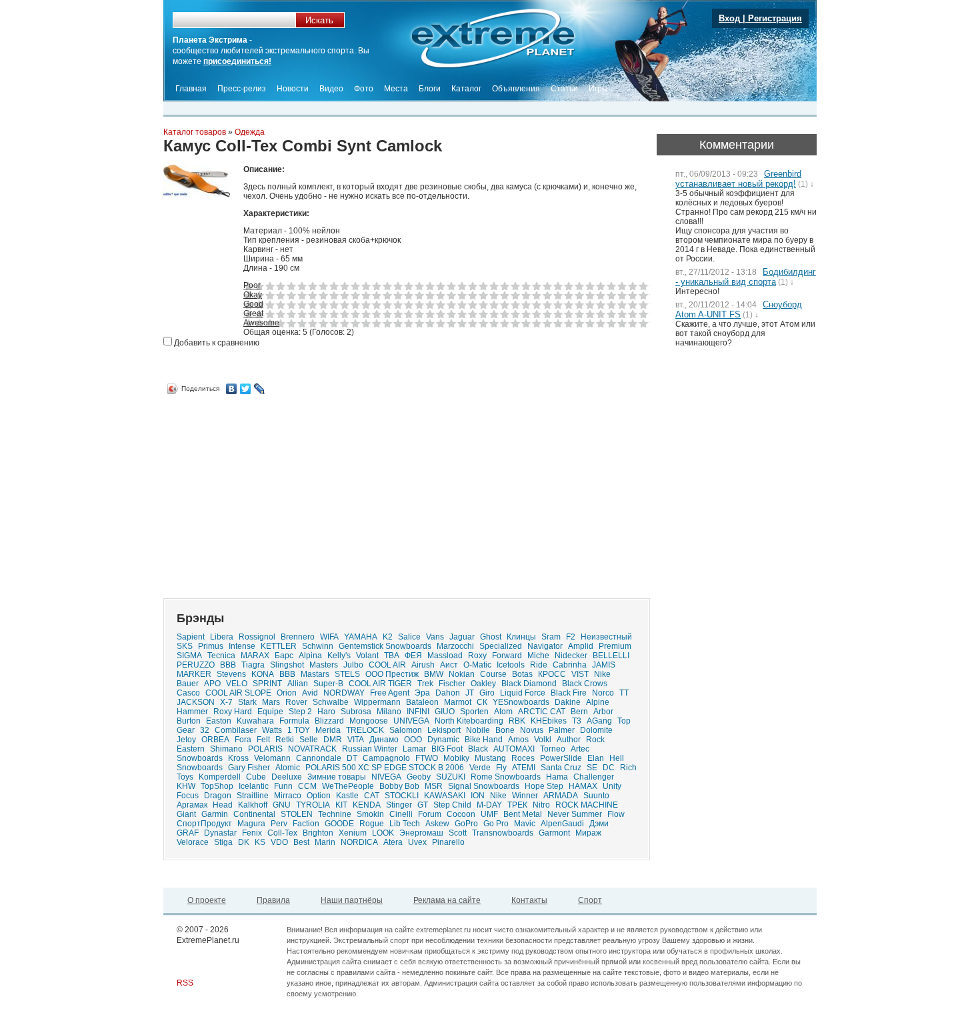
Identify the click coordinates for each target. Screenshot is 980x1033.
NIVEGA (386, 777)
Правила (273, 900)
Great (253, 313)
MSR (434, 786)
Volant (367, 655)
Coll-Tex (282, 833)
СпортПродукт (204, 823)
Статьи (564, 88)
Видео (331, 88)
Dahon (447, 693)
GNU (282, 805)
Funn (283, 786)
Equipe (270, 711)
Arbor (603, 711)
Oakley (483, 683)
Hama (557, 777)
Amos (518, 739)
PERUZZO (196, 665)
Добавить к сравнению (215, 342)
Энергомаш (421, 833)
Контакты (529, 900)
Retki (284, 739)
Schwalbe (331, 702)
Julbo (353, 665)
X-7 (226, 702)
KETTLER (279, 646)
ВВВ (228, 665)
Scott (458, 833)
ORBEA (215, 739)
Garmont (554, 833)
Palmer (562, 730)
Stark (247, 702)
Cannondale (318, 758)
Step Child (452, 805)
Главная (191, 88)
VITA (355, 739)
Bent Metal (522, 814)
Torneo (552, 749)
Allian (297, 683)
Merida (328, 730)
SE (592, 767)
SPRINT (267, 683)
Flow (616, 814)
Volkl (542, 739)
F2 (570, 637)
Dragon (217, 795)
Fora (243, 739)
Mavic (524, 823)
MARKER (194, 674)
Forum (429, 814)
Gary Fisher (249, 767)
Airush (423, 665)
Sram (551, 637)
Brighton (318, 833)
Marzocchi (455, 646)
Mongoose (368, 721)
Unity (612, 786)
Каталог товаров (194, 132)
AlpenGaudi (562, 823)
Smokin (370, 814)
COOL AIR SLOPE (238, 693)
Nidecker (571, 655)
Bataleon (422, 702)
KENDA (367, 805)
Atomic (287, 767)
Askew (437, 823)
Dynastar (220, 833)
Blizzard (329, 721)
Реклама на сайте (447, 900)
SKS (185, 646)
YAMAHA (360, 637)
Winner (525, 795)
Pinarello (448, 842)
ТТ (624, 693)
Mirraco (287, 795)
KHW (186, 786)
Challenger (593, 777)
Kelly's (339, 655)
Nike (498, 795)
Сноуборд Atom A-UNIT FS (738, 309)
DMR (332, 739)
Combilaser (236, 730)
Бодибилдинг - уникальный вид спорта (745, 277)
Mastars (315, 674)
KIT (341, 805)
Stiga (223, 842)
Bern (579, 711)
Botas (522, 674)
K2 (388, 637)
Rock (595, 739)
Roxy (477, 655)
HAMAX (583, 786)
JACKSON (196, 702)
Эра (422, 693)
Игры (598, 88)
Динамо (384, 739)
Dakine (568, 702)
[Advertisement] (275, 491)
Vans (435, 637)
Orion (287, 693)
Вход (729, 18)
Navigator (545, 646)
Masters (323, 665)
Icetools (511, 665)
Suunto (596, 795)
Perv (279, 823)
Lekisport (444, 730)
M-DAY (489, 805)
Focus (188, 795)
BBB (287, 674)
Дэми (599, 823)
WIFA (329, 637)
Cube (256, 777)
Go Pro (496, 823)
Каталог (466, 88)
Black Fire (569, 693)
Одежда (250, 132)
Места (396, 88)
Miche (538, 655)
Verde (480, 767)
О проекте (206, 900)
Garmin (214, 814)
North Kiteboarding (469, 721)
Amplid (580, 646)
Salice (409, 637)
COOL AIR (387, 665)
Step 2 (300, 711)
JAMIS (603, 665)
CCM (307, 786)
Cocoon (461, 814)
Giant (186, 814)
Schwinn (317, 646)
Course (493, 674)
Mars (271, 702)
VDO (279, 842)
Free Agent (389, 693)
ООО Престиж (392, 674)
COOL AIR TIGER (380, 683)
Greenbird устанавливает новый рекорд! (738, 179)
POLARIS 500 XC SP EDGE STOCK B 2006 (384, 767)
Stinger (399, 805)
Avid (310, 693)
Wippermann (377, 702)
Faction (306, 823)
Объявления (516, 88)
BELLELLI (611, 655)
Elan (595, 758)
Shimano (226, 749)
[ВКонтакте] (232, 388)
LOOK (383, 833)
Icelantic (254, 786)
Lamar (414, 749)
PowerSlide (561, 758)
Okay (252, 294)
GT (422, 805)
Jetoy (186, 739)
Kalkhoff (252, 805)
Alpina (310, 655)
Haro (326, 711)
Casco (188, 693)
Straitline (253, 795)
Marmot (457, 702)
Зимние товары (336, 777)
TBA (391, 655)
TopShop (217, 786)
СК (482, 702)
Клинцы (521, 637)
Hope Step (544, 786)
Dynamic (443, 739)
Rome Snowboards (506, 777)
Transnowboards (502, 833)
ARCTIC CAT (541, 711)
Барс (284, 655)
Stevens (231, 674)
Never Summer (574, 814)
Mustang (490, 758)
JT (469, 693)
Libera (221, 637)
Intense (242, 646)
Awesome (261, 322)
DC (609, 767)
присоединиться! (237, 61)
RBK (517, 721)
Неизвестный (606, 637)
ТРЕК (517, 805)
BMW (433, 674)
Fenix (252, 833)
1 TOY (298, 730)
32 (204, 730)
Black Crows (584, 683)
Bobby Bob (399, 786)
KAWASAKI (444, 795)
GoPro (466, 823)
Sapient (191, 637)
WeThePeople (348, 786)
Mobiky (456, 758)
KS (260, 842)
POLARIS (265, 749)
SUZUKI (450, 777)
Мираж (588, 833)
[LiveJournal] (260, 388)
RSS (185, 983)
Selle (308, 739)
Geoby (419, 777)
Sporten (474, 711)
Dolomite (596, 730)
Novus (531, 730)
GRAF (188, 833)
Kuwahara (255, 721)
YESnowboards (521, 702)
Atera (393, 842)
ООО (413, 739)
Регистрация (775, 18)
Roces (523, 758)
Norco (603, 693)
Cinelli (401, 814)
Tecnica (221, 655)
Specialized (500, 646)
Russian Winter (369, 749)
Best (301, 842)
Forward (507, 655)
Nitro (541, 805)
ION (478, 795)
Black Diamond (529, 683)
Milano (389, 711)
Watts (272, 730)
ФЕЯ (413, 655)
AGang (599, 721)
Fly (501, 767)
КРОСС (552, 674)
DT (352, 758)
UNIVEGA (411, 721)
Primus (210, 646)
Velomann (272, 758)
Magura (251, 823)
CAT (371, 795)
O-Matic (477, 665)
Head (223, 805)
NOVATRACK (312, 749)
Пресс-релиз (241, 88)
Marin (325, 842)
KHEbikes (549, 721)
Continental (254, 814)
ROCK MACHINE (586, 805)
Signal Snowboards (483, 786)
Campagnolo (386, 758)
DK (243, 842)
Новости (293, 88)
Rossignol (257, 637)
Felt (263, 739)
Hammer (192, 711)
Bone (505, 730)
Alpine (597, 702)
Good (253, 304)
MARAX (255, 655)
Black (478, 749)
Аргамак (192, 805)
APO (212, 683)
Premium (615, 646)
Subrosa (356, 711)
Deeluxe (286, 777)
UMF (489, 814)
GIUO (445, 711)
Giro (487, 693)
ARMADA (560, 795)
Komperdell (220, 777)
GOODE (339, 823)
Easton (218, 721)
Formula (294, 721)
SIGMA (189, 655)
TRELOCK (365, 730)
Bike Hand (484, 739)
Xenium (353, 833)
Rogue (371, 823)
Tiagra (253, 665)
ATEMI (523, 767)
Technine (334, 814)
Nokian (462, 674)
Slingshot (287, 665)
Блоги (430, 88)
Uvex (417, 842)
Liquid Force (522, 693)
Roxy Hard (232, 711)
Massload (445, 655)
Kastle (347, 795)
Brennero (298, 637)
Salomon (405, 730)
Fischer (452, 683)
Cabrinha (570, 665)
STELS (347, 674)
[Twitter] (246, 388)
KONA (262, 674)
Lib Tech (404, 823)
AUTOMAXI (514, 749)
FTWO (426, 758)
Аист (449, 665)
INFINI (418, 711)
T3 (576, 721)
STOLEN (297, 814)
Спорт (590, 900)
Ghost (490, 637)
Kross (238, 758)
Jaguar (462, 637)
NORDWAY (344, 693)
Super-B (328, 683)
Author (569, 739)
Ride (538, 665)
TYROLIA (313, 805)
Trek (425, 683)
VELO (236, 683)
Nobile (478, 730)
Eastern (191, 749)
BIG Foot (447, 749)
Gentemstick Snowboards (385, 646)
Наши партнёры (352, 900)
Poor (252, 285)
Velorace (193, 842)
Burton (189, 721)
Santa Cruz (561, 767)
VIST (580, 674)
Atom (503, 711)
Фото (363, 88)
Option (319, 795)
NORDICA (359, 842)
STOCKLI (402, 795)
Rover (296, 702)
